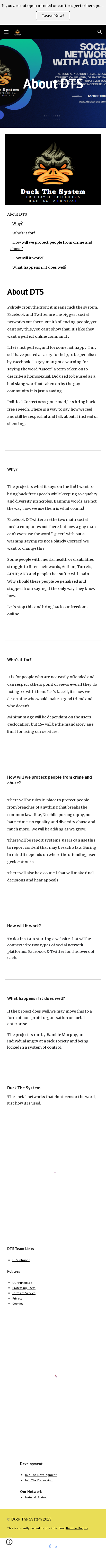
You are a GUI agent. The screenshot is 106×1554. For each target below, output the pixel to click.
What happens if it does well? (39, 267)
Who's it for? (23, 233)
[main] (53, 83)
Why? (17, 223)
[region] (53, 12)
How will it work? (27, 258)
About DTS (17, 214)
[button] (6, 32)
